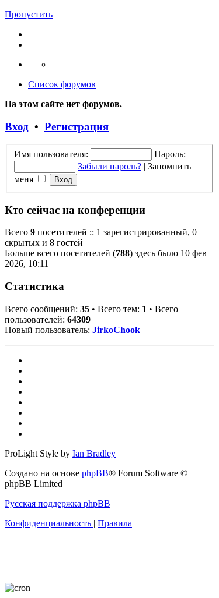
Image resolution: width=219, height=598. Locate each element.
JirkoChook (116, 330)
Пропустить (29, 14)
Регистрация (76, 127)
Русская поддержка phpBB (57, 503)
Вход (17, 127)
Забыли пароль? (109, 166)
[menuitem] (49, 523)
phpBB (95, 473)
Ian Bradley (94, 453)
